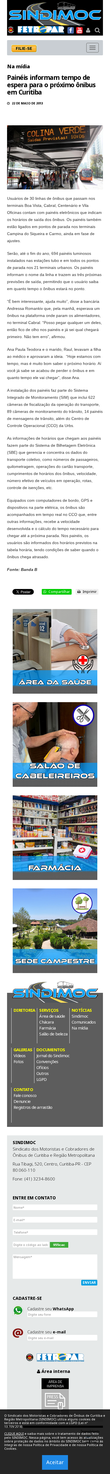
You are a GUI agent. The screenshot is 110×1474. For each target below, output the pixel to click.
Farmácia (47, 1028)
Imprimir (89, 591)
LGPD (41, 1079)
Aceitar (55, 1462)
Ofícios (42, 1067)
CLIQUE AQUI (14, 1433)
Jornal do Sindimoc (53, 1055)
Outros (42, 1073)
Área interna (55, 1371)
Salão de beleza (53, 1034)
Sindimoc (80, 1016)
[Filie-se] (27, 48)
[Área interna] (88, 30)
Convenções (47, 1061)
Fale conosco (25, 1095)
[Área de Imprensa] (55, 1397)
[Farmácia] (55, 837)
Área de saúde (52, 1016)
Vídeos (20, 1055)
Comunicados (84, 1022)
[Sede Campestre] (55, 930)
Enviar (89, 1282)
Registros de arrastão (33, 1107)
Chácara (46, 1022)
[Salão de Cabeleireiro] (55, 744)
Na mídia (18, 66)
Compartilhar (59, 591)
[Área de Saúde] (55, 651)
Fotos (18, 1061)
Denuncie (22, 1101)
